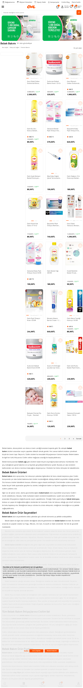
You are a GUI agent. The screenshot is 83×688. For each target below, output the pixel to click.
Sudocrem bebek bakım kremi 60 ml (33, 367)
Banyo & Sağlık (14, 47)
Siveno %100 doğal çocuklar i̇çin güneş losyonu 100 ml (53, 367)
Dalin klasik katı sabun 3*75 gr (32, 225)
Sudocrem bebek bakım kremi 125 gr (54, 82)
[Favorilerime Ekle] (40, 55)
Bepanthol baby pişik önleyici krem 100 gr (73, 130)
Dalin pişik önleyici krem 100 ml (33, 319)
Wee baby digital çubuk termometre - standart (54, 177)
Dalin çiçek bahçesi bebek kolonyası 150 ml (33, 177)
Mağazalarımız (10, 2)
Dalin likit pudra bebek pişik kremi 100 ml (73, 367)
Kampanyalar (54, 2)
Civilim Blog (65, 2)
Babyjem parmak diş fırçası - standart (34, 414)
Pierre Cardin (76, 2)
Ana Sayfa (5, 47)
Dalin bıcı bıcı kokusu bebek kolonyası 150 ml (33, 130)
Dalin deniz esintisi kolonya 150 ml (53, 414)
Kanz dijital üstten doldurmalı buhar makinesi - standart (34, 82)
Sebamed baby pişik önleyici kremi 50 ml (34, 272)
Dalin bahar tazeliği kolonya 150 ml (73, 319)
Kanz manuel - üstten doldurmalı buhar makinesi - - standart (73, 82)
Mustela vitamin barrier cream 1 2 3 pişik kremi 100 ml (54, 319)
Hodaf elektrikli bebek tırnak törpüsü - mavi (72, 272)
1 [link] (60, 438)
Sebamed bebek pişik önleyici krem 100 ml (53, 130)
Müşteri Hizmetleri (26, 2)
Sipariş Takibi (41, 2)
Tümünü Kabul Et (52, 650)
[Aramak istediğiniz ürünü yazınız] (79, 12)
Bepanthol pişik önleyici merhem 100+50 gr (53, 225)
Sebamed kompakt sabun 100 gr (73, 414)
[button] (4, 6)
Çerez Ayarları (36, 650)
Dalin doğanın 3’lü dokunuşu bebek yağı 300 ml (73, 177)
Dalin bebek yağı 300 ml (52, 272)
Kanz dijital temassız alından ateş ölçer (73, 225)
